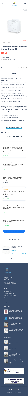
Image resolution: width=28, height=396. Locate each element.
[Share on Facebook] (18, 67)
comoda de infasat (10, 61)
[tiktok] (16, 389)
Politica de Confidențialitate (9, 293)
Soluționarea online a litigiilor (10, 295)
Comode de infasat (5, 42)
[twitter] (14, 389)
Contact (5, 299)
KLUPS (16, 61)
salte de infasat (5, 122)
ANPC (5, 297)
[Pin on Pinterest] (23, 67)
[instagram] (12, 389)
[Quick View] (23, 253)
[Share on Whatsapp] (26, 67)
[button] (2, 3)
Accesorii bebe (4, 40)
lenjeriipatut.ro (7, 302)
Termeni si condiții (7, 291)
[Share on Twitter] (21, 67)
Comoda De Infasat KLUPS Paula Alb (16, 247)
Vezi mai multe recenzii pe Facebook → (14, 231)
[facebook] (10, 389)
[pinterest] (18, 389)
